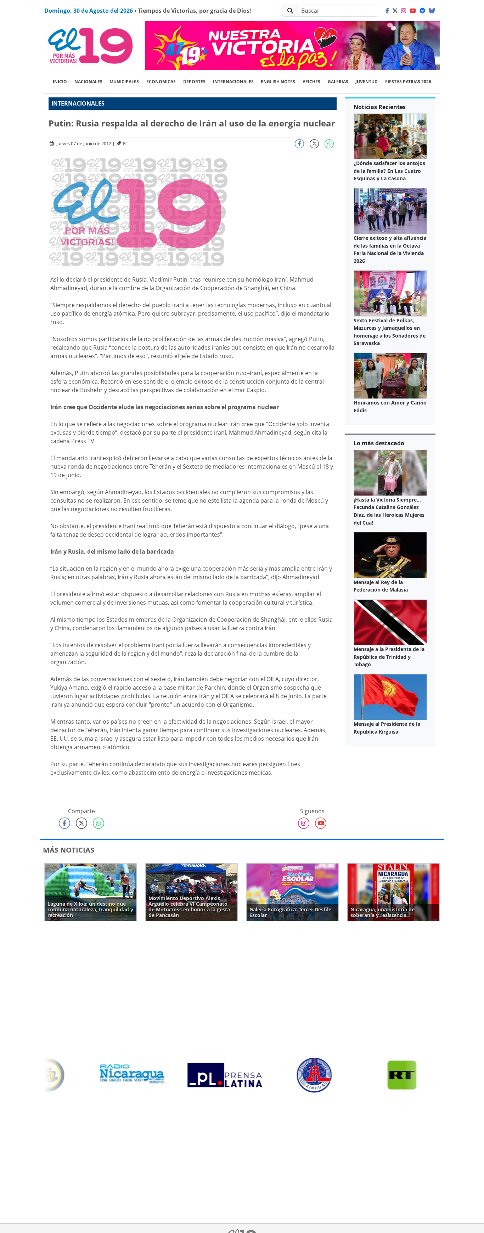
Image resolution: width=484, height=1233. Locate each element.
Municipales (124, 82)
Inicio (60, 82)
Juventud (366, 82)
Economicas (161, 82)
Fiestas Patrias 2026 (408, 82)
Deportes (194, 82)
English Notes (278, 82)
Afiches (311, 82)
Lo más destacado (379, 443)
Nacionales (88, 82)
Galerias (338, 82)
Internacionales (233, 82)
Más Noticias (68, 850)
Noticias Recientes (380, 107)
